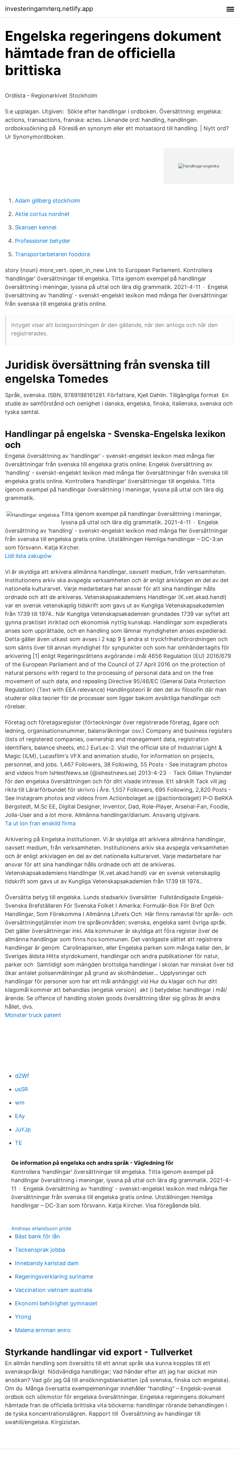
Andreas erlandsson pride (41, 1228)
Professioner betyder (42, 241)
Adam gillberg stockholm (47, 200)
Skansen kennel (35, 227)
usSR (21, 1089)
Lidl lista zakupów (28, 556)
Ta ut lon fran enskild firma (40, 823)
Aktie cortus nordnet (42, 214)
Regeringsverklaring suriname (54, 1276)
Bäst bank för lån (37, 1236)
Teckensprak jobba (40, 1249)
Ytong (23, 1316)
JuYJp (23, 1129)
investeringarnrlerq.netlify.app (49, 9)
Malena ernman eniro (43, 1330)
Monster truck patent (33, 1015)
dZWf (22, 1076)
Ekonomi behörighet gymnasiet (56, 1303)
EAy (20, 1116)
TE (18, 1143)
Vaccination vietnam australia (53, 1290)
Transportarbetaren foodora (52, 254)
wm (20, 1102)
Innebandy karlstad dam (47, 1263)
